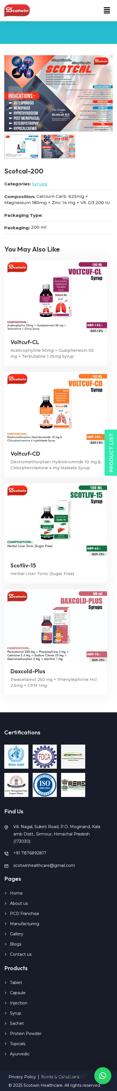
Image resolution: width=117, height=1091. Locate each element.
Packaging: (17, 228)
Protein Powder (25, 1033)
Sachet (17, 1023)
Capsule (18, 992)
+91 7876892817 (29, 853)
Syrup (15, 1013)
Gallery (16, 933)
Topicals (17, 1043)
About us (19, 903)
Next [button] (101, 93)
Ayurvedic (20, 1053)
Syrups (39, 184)
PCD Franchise (24, 913)
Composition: (19, 196)
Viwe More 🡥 (55, 296)
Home (16, 893)
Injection (18, 1003)
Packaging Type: (23, 215)
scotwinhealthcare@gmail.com (44, 865)
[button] (107, 11)
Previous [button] (16, 93)
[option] (58, 93)
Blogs (15, 944)
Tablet (16, 982)
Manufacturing (24, 923)
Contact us (21, 954)
